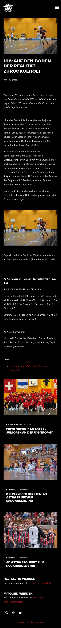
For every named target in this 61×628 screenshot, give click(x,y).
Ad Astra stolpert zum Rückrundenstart (25, 564)
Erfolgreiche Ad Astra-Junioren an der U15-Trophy (29, 431)
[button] (57, 7)
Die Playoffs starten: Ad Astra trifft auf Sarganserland (26, 497)
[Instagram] (6, 613)
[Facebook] (13, 613)
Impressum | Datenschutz (30, 622)
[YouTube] (20, 613)
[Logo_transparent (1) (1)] (8, 7)
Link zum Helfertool (40, 582)
